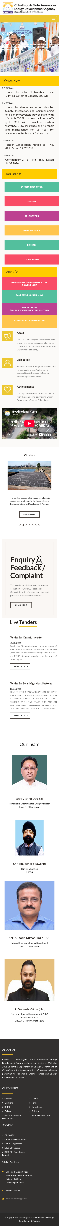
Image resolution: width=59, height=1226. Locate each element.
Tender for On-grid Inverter (26, 637)
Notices (8, 1098)
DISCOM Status (12, 1148)
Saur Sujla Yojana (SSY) (29, 295)
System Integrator (32, 187)
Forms (35, 1102)
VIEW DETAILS (21, 666)
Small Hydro (32, 259)
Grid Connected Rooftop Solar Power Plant (29, 283)
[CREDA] (29, 9)
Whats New (12, 80)
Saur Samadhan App (41, 1115)
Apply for (12, 271)
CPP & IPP (10, 1135)
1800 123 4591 (13, 1190)
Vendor (31, 201)
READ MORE (29, 514)
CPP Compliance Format (16, 1139)
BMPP (7, 1107)
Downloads (37, 1107)
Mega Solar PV (31, 230)
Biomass (32, 245)
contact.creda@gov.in (16, 1198)
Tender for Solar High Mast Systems (31, 683)
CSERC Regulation (13, 1143)
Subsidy (35, 1111)
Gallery (8, 1111)
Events (35, 1098)
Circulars (9, 1102)
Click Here (21, 605)
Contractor (32, 216)
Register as (13, 173)
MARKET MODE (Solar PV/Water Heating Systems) (29, 309)
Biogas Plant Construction (30, 320)
